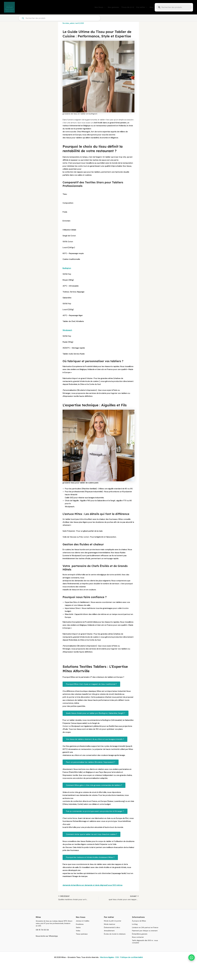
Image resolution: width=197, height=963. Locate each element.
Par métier (140, 7)
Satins (78, 927)
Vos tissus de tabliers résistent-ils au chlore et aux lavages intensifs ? (95, 739)
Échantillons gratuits (139, 934)
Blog (152, 7)
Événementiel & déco (112, 927)
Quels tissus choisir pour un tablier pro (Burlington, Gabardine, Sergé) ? (95, 713)
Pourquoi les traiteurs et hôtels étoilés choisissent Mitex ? (90, 857)
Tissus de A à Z (127, 7)
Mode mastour (109, 924)
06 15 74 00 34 (42, 930)
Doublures (80, 924)
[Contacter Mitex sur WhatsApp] (191, 957)
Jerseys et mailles (82, 921)
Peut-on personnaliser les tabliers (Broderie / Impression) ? (90, 762)
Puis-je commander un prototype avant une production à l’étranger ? (95, 811)
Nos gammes (113, 7)
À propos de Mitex (139, 921)
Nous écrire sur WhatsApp (47, 936)
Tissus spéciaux (82, 934)
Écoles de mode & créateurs (115, 934)
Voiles (78, 931)
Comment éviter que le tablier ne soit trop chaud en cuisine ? (91, 834)
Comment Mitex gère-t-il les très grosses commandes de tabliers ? (94, 785)
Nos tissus (99, 7)
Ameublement (109, 931)
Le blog (134, 924)
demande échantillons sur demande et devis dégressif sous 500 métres (92, 885)
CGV (117, 957)
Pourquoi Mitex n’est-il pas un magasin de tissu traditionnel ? (91, 684)
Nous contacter (138, 937)
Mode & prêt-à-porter (112, 921)
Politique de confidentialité (131, 957)
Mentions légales (107, 957)
